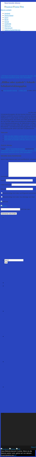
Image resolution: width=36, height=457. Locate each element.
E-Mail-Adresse (6, 185)
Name (3, 180)
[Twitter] (16, 7)
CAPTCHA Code (25, 209)
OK (15, 455)
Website (3, 189)
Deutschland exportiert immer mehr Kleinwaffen (16, 77)
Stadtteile (7, 24)
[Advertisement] (18, 54)
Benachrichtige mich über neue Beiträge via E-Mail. (19, 197)
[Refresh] (4, 206)
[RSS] (22, 7)
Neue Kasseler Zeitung (12, 3)
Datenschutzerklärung (12, 30)
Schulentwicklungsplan (17, 149)
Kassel (6, 22)
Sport (6, 18)
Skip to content (6, 10)
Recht (6, 20)
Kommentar (4, 176)
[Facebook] (8, 7)
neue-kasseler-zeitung (10, 90)
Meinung (7, 26)
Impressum (8, 28)
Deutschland (8, 15)
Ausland (7, 13)
